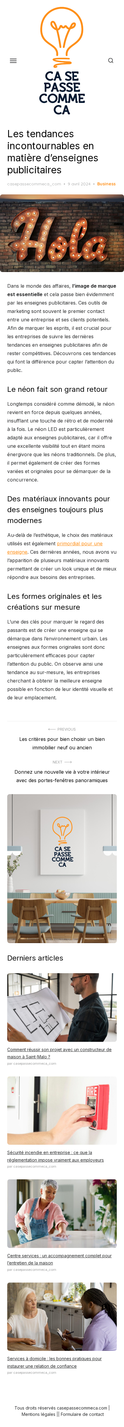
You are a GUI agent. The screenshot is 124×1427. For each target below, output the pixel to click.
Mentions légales (38, 1414)
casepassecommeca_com (34, 184)
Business (106, 184)
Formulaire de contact (82, 1414)
